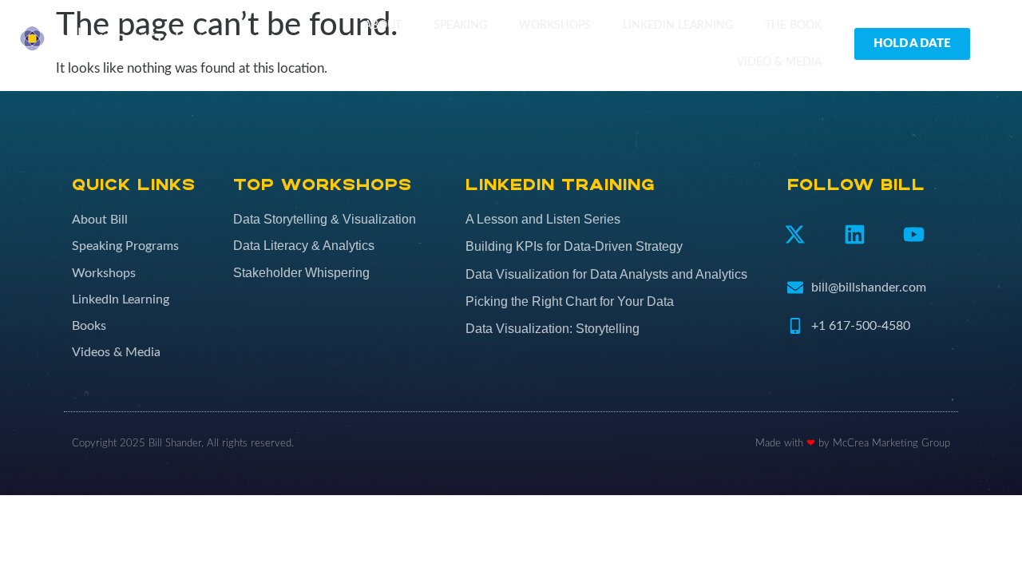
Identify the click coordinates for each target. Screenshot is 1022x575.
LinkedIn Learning (678, 25)
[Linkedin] (855, 234)
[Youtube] (915, 234)
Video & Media (779, 62)
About (383, 25)
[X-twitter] (795, 234)
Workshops (555, 25)
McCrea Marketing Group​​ (891, 443)
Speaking (460, 25)
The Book (793, 25)
